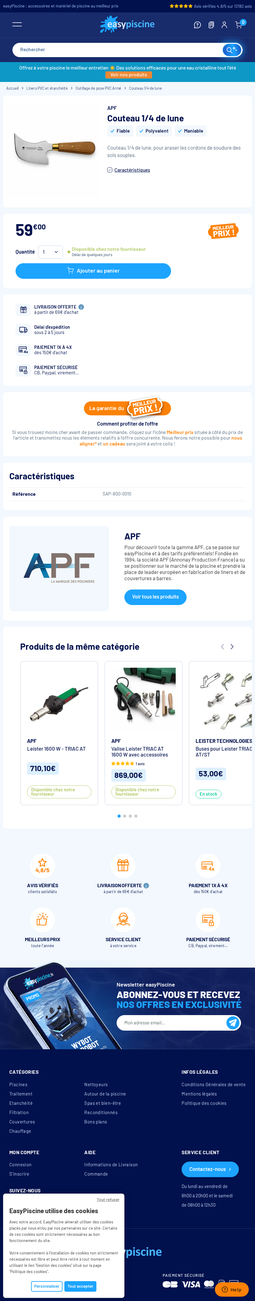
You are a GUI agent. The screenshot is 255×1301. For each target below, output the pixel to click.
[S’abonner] (232, 1022)
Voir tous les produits (155, 597)
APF (112, 108)
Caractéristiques (132, 170)
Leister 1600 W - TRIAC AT (56, 749)
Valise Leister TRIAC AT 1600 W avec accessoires (139, 752)
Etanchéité (21, 1103)
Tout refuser (108, 1199)
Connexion (20, 1164)
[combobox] (127, 50)
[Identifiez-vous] (224, 24)
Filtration (19, 1112)
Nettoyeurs (96, 1084)
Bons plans (95, 1121)
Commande (96, 1174)
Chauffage (20, 1131)
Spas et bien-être (102, 1103)
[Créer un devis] (211, 24)
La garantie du (106, 408)
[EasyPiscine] (127, 25)
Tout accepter (80, 1286)
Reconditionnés (101, 1112)
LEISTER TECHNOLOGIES (224, 741)
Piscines (18, 1084)
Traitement (20, 1093)
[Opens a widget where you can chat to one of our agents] (232, 1290)
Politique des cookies (204, 1103)
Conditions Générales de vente (214, 1084)
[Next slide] (231, 647)
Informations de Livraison (111, 1164)
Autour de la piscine (105, 1093)
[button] (119, 816)
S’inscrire (19, 1174)
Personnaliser (46, 1286)
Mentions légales (199, 1093)
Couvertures (22, 1121)
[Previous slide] (222, 647)
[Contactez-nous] (197, 24)
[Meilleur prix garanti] (223, 232)
